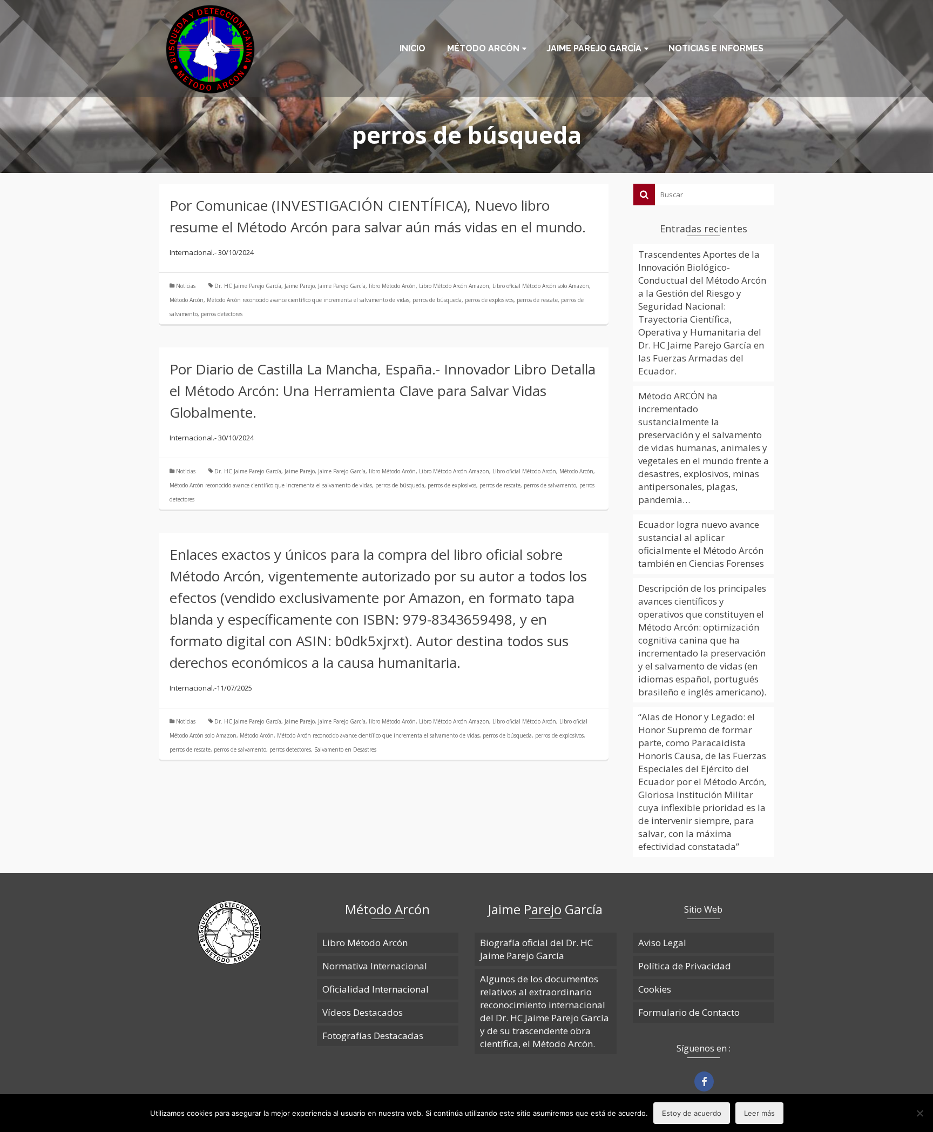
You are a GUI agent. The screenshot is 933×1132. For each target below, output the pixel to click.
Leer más (759, 1113)
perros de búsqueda (437, 300)
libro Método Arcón (392, 286)
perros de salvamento (550, 485)
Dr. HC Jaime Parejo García (247, 286)
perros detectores (221, 314)
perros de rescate (537, 300)
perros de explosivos (489, 300)
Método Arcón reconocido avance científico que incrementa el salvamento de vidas (308, 300)
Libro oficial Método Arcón (524, 471)
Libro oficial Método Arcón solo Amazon (540, 286)
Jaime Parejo (300, 286)
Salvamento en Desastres (345, 749)
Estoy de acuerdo (691, 1113)
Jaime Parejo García (342, 286)
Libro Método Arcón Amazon (454, 286)
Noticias (185, 286)
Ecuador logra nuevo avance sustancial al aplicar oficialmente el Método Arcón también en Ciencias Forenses (701, 544)
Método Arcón (187, 300)
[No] (919, 1113)
